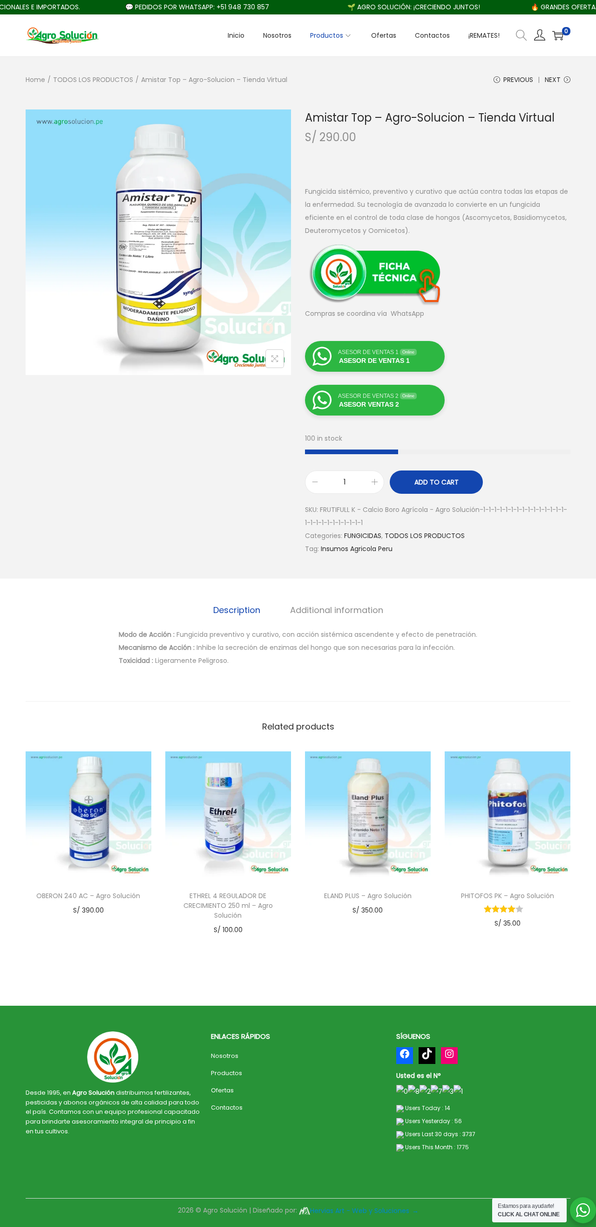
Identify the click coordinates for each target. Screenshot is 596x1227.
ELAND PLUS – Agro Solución (368, 895)
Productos (226, 1073)
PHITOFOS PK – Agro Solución (507, 895)
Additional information (336, 610)
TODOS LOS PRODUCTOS (93, 79)
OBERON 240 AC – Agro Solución (88, 895)
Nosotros (224, 1055)
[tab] (236, 610)
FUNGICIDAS (362, 535)
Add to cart (436, 482)
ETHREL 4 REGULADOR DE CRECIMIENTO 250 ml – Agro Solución (228, 905)
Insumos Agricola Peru (357, 548)
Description (236, 610)
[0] (557, 35)
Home (35, 79)
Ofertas (222, 1090)
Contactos (227, 1107)
